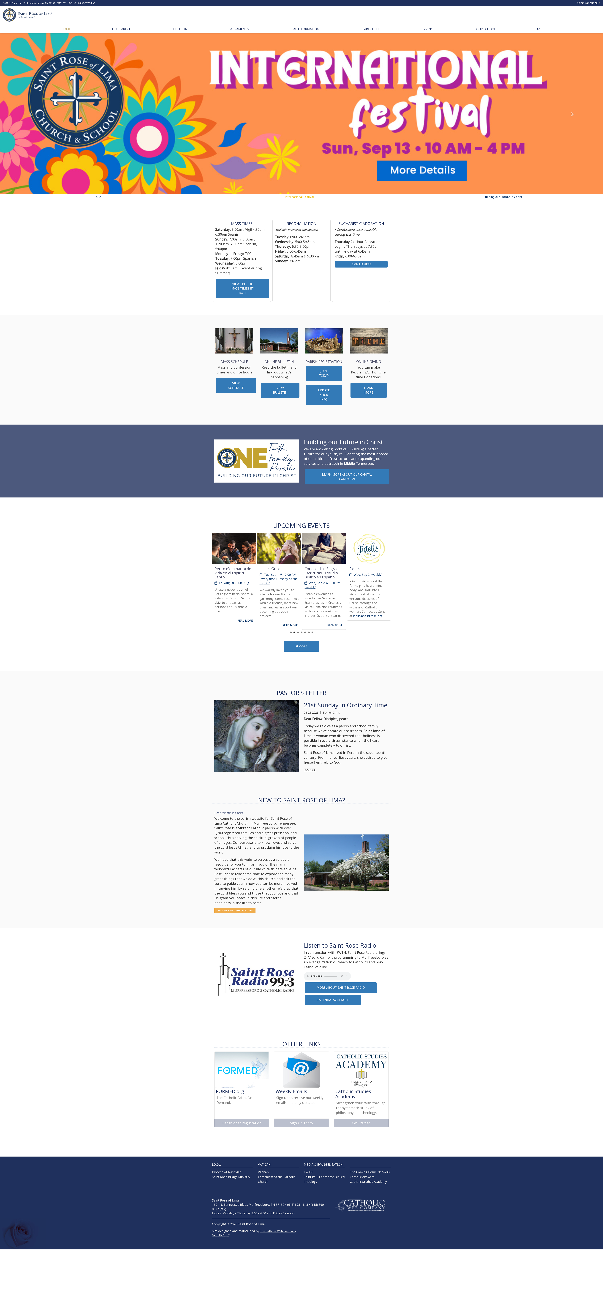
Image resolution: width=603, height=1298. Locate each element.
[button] (30, 113)
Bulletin (180, 29)
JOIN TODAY (324, 373)
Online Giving (368, 361)
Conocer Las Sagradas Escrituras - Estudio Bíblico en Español (278, 573)
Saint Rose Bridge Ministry (231, 1177)
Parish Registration (324, 361)
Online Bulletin (279, 361)
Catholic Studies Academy (368, 1181)
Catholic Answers (362, 1177)
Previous (207, 548)
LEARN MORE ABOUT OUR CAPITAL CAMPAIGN (347, 476)
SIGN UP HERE (361, 264)
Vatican (263, 1172)
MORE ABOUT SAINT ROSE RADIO (341, 987)
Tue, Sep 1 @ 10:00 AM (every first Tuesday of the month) (234, 578)
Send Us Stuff (220, 1235)
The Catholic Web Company (278, 1231)
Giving (428, 29)
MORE (303, 646)
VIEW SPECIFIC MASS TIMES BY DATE (242, 288)
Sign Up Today (301, 1123)
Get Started (361, 1123)
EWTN (308, 1172)
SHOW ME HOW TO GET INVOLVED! (234, 910)
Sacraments (239, 29)
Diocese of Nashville (226, 1172)
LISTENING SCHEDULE (333, 1000)
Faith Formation (305, 29)
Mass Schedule (234, 361)
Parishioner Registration (241, 1123)
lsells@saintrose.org (322, 616)
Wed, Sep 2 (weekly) (322, 574)
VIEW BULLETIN (280, 390)
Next (396, 548)
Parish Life (371, 29)
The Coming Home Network (370, 1172)
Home (66, 29)
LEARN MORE (368, 390)
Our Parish (121, 29)
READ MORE (245, 625)
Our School (486, 29)
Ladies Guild (225, 568)
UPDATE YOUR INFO (324, 394)
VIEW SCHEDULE (236, 385)
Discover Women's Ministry (365, 570)
